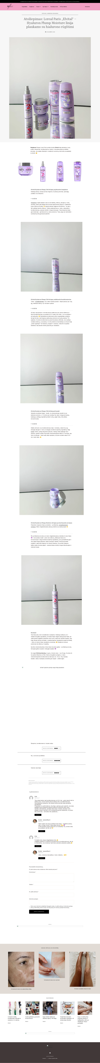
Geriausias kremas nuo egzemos (52, 980)
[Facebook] (50, 1052)
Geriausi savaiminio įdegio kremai (82, 988)
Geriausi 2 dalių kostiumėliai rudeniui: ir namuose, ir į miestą (14, 1018)
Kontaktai (87, 6)
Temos (37, 6)
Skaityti (9, 1023)
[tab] (51, 198)
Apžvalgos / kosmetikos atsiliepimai (50, 13)
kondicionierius (39, 301)
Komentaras (32, 872)
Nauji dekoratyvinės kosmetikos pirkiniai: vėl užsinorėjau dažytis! (67, 1018)
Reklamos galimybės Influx (53, 1058)
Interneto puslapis (33, 899)
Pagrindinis (24, 6)
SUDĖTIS (34, 198)
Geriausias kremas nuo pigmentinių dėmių (21, 989)
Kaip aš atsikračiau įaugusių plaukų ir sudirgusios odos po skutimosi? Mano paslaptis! (83, 1020)
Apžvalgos (45, 6)
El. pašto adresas (34, 891)
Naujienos (31, 6)
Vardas (31, 884)
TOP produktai (63, 6)
